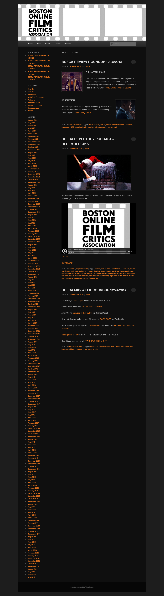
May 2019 (31, 350)
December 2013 (34, 526)
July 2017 (31, 409)
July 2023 (31, 217)
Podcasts (71, 269)
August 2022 (32, 244)
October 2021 (33, 271)
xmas (104, 127)
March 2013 (32, 550)
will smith (98, 127)
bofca (88, 66)
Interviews (32, 94)
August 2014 (32, 504)
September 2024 (34, 182)
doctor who (110, 271)
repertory (84, 276)
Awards (48, 44)
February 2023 (33, 231)
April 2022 (32, 255)
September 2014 (34, 501)
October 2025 (33, 147)
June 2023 (32, 220)
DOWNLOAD (67, 262)
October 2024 (33, 179)
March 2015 (32, 485)
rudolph (92, 276)
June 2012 (32, 574)
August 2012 (32, 569)
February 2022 (33, 260)
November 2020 (34, 301)
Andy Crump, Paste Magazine (118, 87)
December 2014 (34, 493)
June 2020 (32, 315)
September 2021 (34, 274)
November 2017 (34, 398)
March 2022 (32, 258)
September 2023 (34, 212)
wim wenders (78, 278)
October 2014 (33, 498)
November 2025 (34, 144)
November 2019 (34, 334)
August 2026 (32, 120)
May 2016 (31, 447)
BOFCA (96, 125)
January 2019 (33, 361)
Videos (30, 110)
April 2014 (32, 515)
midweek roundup (75, 349)
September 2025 (34, 150)
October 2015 (33, 466)
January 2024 (33, 201)
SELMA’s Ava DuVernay (92, 306)
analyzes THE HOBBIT (82, 312)
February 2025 (33, 168)
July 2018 (31, 377)
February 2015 (33, 488)
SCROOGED (105, 319)
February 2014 (33, 520)
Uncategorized (33, 108)
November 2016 (34, 431)
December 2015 (34, 461)
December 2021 (34, 266)
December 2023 (34, 204)
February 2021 (33, 293)
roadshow (90, 127)
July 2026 (31, 123)
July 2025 (31, 155)
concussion (65, 127)
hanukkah (124, 271)
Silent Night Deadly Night (104, 276)
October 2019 (33, 336)
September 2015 (34, 469)
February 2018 (33, 390)
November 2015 (34, 463)
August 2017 (32, 406)
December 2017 (34, 396)
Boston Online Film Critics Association (115, 269)
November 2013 (34, 528)
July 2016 (31, 442)
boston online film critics (115, 125)
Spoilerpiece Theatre (70, 334)
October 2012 (33, 563)
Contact (57, 44)
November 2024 (34, 177)
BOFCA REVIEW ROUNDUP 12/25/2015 (91, 61)
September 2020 (34, 306)
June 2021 (32, 282)
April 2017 (32, 417)
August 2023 (32, 214)
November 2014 (34, 496)
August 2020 (32, 309)
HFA (73, 273)
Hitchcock (79, 273)
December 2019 (34, 331)
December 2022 (34, 236)
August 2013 (32, 536)
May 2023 (31, 223)
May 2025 (31, 160)
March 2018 (32, 388)
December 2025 (34, 141)
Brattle (67, 271)
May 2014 (31, 512)
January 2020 (33, 328)
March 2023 (32, 228)
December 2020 (34, 298)
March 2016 (32, 452)
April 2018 (32, 385)
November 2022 (34, 239)
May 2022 (31, 252)
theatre (125, 276)
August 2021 (32, 277)
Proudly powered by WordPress (82, 587)
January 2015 (33, 490)
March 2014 (32, 517)
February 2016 (33, 455)
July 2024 (31, 187)
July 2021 (31, 279)
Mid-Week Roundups (75, 347)
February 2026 (33, 136)
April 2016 (32, 450)
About (39, 44)
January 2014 (33, 523)
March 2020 (32, 323)
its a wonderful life (97, 273)
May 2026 (31, 128)
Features (31, 91)
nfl (85, 127)
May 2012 (31, 577)
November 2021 (34, 269)
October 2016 (33, 434)
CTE (72, 127)
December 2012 (34, 558)
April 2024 (32, 193)
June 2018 (32, 379)
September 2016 (34, 436)
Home (30, 44)
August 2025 (32, 152)
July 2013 (31, 539)
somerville (118, 276)
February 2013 (33, 553)
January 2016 (33, 458)
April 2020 (32, 320)
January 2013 (33, 555)
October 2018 (33, 369)
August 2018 (32, 374)
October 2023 (33, 209)
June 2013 (32, 542)
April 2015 (32, 482)
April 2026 (32, 131)
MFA (106, 273)
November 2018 (34, 366)
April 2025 (32, 163)
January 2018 (33, 393)
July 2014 (31, 507)
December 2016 (34, 428)
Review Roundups (75, 125)
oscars (71, 276)
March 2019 (32, 355)
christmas (128, 125)
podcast (78, 276)
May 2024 (31, 190)
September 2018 (34, 371)
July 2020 (31, 312)
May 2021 (31, 285)
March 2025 (32, 166)
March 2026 (32, 133)
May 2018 (31, 382)
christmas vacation (86, 271)
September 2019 (34, 339)
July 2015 (31, 474)
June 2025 (32, 158)
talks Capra (78, 300)
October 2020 (33, 304)
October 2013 (33, 531)
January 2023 (33, 233)
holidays (87, 273)
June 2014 (32, 509)
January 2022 (33, 263)
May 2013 (31, 544)
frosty (117, 271)
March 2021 (32, 290)
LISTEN (64, 256)
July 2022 (31, 247)
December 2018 (34, 363)
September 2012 (34, 566)
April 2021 (32, 288)
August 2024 (32, 185)
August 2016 (32, 439)
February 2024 (33, 198)
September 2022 (34, 241)
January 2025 (33, 171)
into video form (94, 325)
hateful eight (79, 127)
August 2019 (32, 342)
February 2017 (33, 423)
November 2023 (34, 206)
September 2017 (34, 404)
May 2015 (31, 479)
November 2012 (34, 561)
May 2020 (31, 317)
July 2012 (31, 572)
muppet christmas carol (117, 273)
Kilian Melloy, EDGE (83, 112)
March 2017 (32, 420)
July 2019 (31, 344)
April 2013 (32, 547)
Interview (64, 349)
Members (67, 44)
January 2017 (33, 425)
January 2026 (33, 139)
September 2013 (34, 534)
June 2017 (32, 412)
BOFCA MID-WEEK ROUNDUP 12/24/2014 (93, 290)
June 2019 (32, 347)
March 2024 (32, 195)
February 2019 (33, 358)
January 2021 (33, 296)
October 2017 (33, 401)
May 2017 (31, 415)
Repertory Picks (82, 269)
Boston (102, 125)
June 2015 (32, 477)
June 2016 (32, 444)
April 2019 (32, 352)
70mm (90, 125)
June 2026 (32, 125)
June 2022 (32, 250)
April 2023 (32, 225)
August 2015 (32, 471)
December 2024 (34, 174)
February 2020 (33, 325)
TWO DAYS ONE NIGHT (96, 341)
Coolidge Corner (100, 271)
